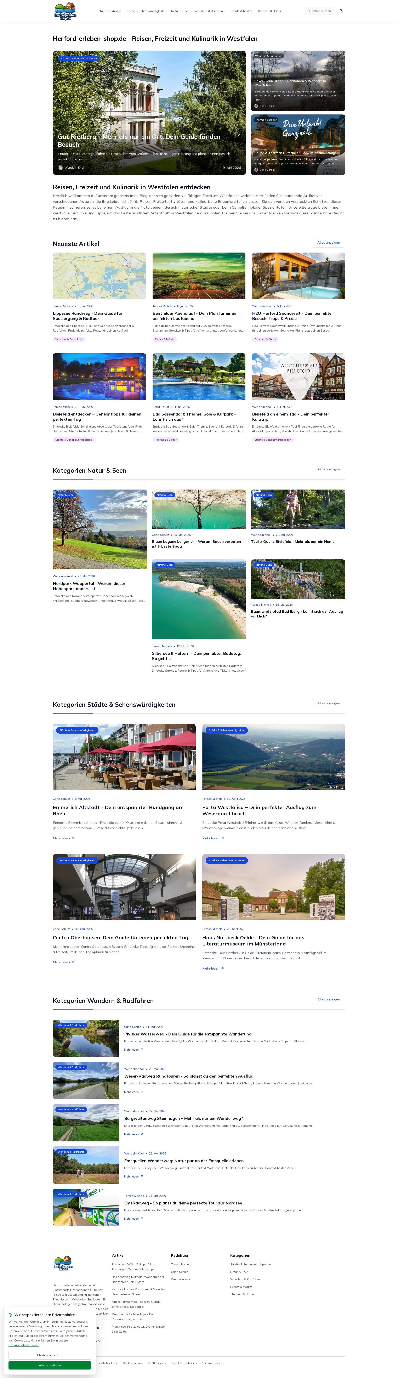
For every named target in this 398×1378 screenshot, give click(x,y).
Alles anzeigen (328, 242)
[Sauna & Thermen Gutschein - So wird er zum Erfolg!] (298, 144)
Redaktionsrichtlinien (184, 1363)
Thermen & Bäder (269, 11)
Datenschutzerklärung (23, 1345)
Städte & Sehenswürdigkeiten (146, 11)
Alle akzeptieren (50, 1365)
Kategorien (240, 1255)
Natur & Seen (180, 11)
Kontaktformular (133, 1363)
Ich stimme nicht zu (49, 1355)
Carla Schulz (161, 407)
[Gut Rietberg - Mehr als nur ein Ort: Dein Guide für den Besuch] (149, 113)
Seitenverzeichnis (212, 1363)
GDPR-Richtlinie (157, 1363)
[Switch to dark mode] (341, 11)
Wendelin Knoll (262, 306)
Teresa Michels (63, 306)
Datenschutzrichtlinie (105, 1363)
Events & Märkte (241, 11)
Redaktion (180, 1255)
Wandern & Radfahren (210, 11)
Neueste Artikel (110, 11)
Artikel (118, 1255)
